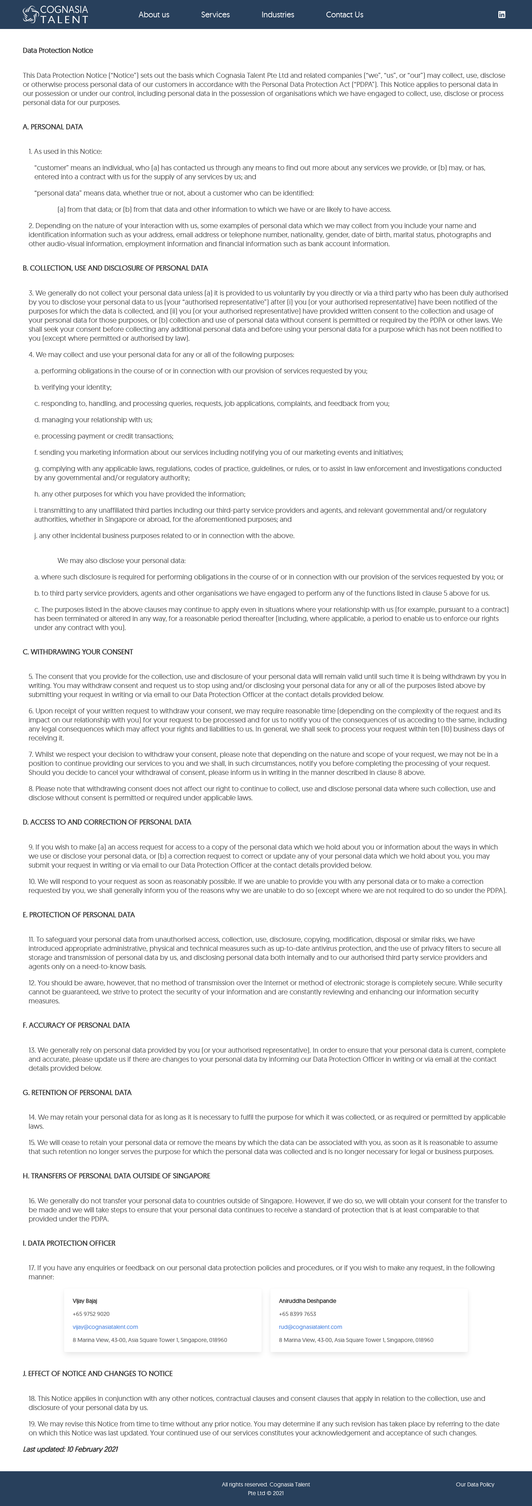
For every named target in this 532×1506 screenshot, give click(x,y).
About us (154, 14)
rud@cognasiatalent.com (310, 1326)
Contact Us (344, 14)
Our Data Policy (475, 1484)
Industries (278, 14)
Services (215, 14)
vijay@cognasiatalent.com (105, 1326)
